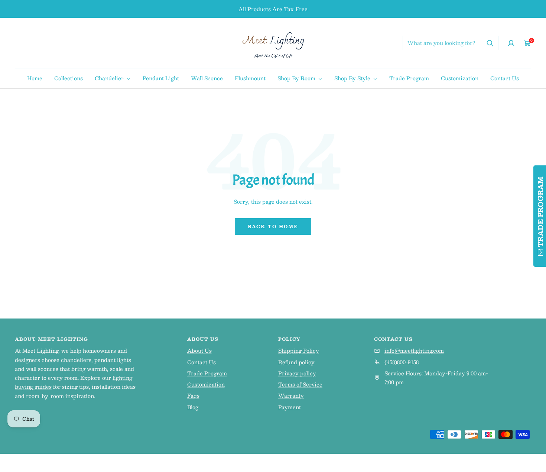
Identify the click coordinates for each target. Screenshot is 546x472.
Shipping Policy (298, 350)
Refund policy (296, 362)
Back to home (273, 226)
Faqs (193, 395)
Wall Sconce (207, 78)
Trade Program (409, 78)
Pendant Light (161, 78)
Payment (289, 407)
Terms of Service (300, 384)
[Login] (511, 43)
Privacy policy (297, 373)
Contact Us (504, 78)
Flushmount (250, 78)
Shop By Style (353, 78)
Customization (459, 78)
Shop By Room (297, 78)
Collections (68, 78)
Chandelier (110, 78)
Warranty (291, 395)
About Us (199, 350)
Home (34, 78)
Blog (192, 407)
